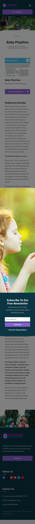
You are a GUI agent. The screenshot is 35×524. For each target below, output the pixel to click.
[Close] (32, 190)
